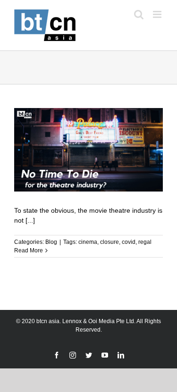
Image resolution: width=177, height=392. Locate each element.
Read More (28, 250)
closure (109, 242)
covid (128, 242)
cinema (87, 242)
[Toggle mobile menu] (158, 14)
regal (145, 242)
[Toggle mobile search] (138, 14)
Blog (51, 242)
